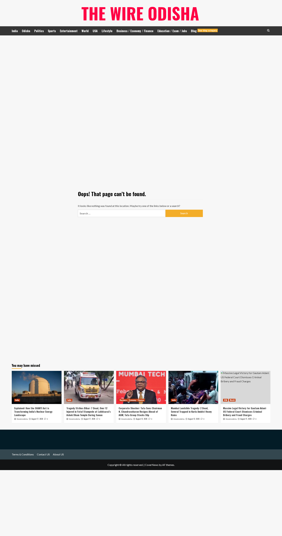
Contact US (43, 454)
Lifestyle (107, 31)
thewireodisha (22, 419)
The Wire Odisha (140, 13)
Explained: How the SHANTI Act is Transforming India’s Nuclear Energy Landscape (33, 411)
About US (58, 454)
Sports (52, 31)
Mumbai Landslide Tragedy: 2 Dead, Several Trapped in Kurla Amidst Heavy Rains (191, 411)
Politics (39, 31)
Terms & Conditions (23, 454)
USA (95, 31)
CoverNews (151, 464)
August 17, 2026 (37, 419)
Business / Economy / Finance (135, 31)
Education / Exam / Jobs (172, 31)
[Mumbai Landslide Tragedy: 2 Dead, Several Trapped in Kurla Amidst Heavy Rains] (193, 387)
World (85, 31)
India (15, 31)
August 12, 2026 (141, 419)
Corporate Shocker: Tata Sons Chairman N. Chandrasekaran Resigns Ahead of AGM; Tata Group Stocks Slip (140, 411)
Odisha (26, 31)
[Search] (268, 30)
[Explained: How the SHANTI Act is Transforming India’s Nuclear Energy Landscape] (37, 387)
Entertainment (69, 31)
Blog (204, 31)
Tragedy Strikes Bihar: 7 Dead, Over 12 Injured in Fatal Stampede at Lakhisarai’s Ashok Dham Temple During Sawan (88, 411)
